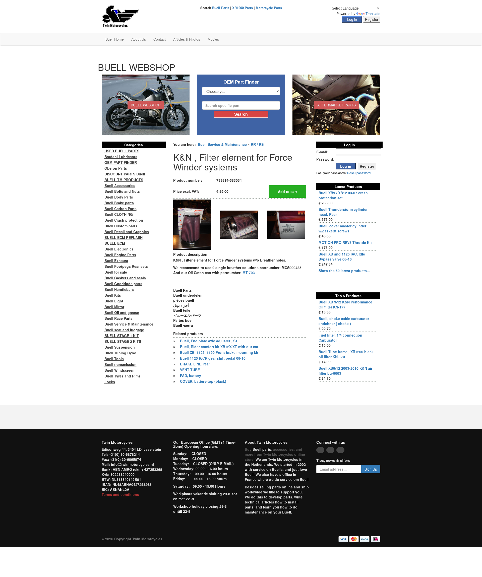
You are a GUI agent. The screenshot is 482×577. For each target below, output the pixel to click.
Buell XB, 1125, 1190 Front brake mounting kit (219, 352)
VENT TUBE (190, 369)
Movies (213, 39)
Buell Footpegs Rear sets (126, 266)
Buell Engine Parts (120, 254)
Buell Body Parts (118, 197)
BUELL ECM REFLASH (123, 237)
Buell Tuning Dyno (120, 352)
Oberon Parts (115, 168)
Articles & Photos (186, 39)
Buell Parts (220, 7)
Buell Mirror (114, 306)
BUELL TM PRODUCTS (123, 179)
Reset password (359, 173)
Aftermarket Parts (336, 104)
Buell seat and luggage (124, 329)
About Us (138, 39)
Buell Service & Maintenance (222, 144)
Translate (373, 13)
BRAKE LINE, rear (195, 363)
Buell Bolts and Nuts (122, 191)
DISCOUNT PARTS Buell (124, 173)
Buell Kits (112, 295)
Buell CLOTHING (118, 214)
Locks (109, 381)
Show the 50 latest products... (344, 270)
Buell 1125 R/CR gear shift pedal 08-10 (213, 358)
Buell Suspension (119, 347)
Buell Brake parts (119, 202)
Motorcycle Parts (269, 7)
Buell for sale (115, 272)
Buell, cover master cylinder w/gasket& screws (342, 228)
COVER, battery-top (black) (203, 381)
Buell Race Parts (118, 318)
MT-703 (249, 272)
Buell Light (113, 300)
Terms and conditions (120, 494)
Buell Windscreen (119, 370)
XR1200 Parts (242, 7)
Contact (159, 39)
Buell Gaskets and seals (125, 277)
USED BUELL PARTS (121, 150)
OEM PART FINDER (120, 162)
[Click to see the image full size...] (192, 224)
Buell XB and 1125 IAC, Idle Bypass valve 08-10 (342, 256)
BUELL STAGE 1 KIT (121, 335)
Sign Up (371, 469)
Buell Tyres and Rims (122, 375)
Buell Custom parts (120, 225)
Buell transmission (120, 364)
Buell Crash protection (123, 220)
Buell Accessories (119, 185)
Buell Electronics (119, 248)
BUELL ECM (114, 243)
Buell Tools (114, 358)
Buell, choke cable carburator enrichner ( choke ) (344, 321)
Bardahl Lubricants (120, 156)
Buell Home (114, 39)
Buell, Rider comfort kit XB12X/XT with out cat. (219, 346)
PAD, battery (190, 375)
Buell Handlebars (119, 289)
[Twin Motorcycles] (120, 15)
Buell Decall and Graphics (126, 231)
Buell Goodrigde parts (123, 283)
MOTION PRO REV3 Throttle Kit (345, 242)
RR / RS (257, 144)
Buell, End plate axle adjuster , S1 (208, 340)
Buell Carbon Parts (120, 208)
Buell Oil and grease (121, 312)
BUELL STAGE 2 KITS (122, 341)
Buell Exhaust (116, 260)
